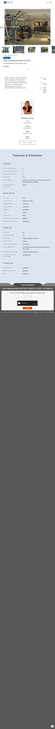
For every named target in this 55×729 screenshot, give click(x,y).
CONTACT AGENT (27, 142)
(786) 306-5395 (27, 128)
